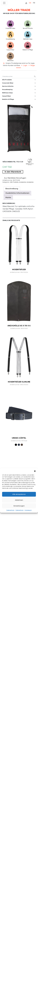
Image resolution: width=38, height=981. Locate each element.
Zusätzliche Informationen (17, 193)
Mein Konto (26, 3)
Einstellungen (19, 506)
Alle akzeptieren (19, 494)
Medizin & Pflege (27, 50)
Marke (8, 197)
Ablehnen (19, 500)
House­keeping (10, 39)
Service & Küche (28, 28)
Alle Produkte (7, 79)
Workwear (10, 60)
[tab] (12, 188)
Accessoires (22, 182)
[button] (35, 471)
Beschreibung (11, 189)
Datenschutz (10, 510)
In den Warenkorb (13, 172)
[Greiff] (29, 162)
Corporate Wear (10, 28)
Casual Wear (10, 50)
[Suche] (35, 76)
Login (25, 65)
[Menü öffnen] (4, 3)
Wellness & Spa (27, 39)
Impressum (28, 510)
